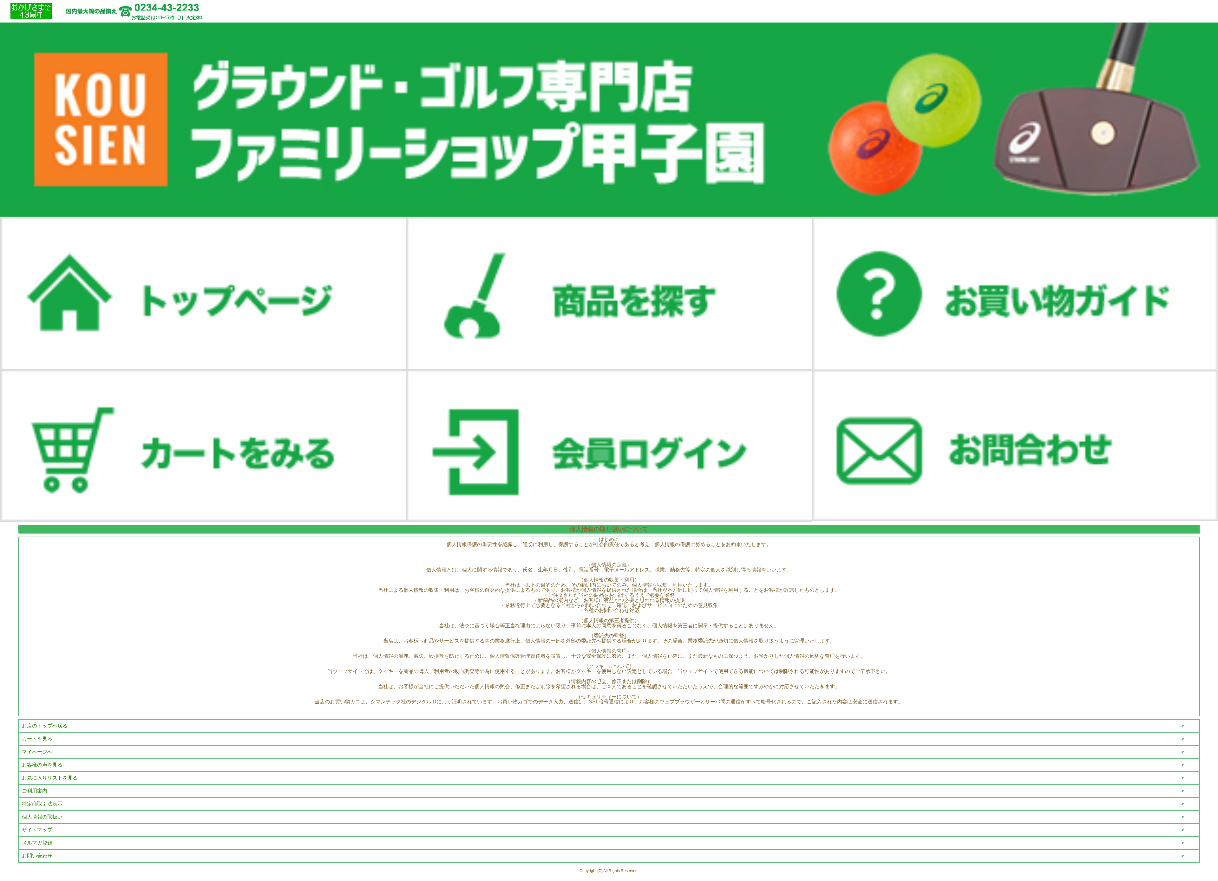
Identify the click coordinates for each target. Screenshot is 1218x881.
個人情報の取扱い (42, 816)
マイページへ (37, 751)
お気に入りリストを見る (50, 777)
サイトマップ (37, 829)
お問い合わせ (37, 855)
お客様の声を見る (42, 764)
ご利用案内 (34, 790)
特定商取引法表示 (42, 803)
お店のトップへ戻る (45, 725)
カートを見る (37, 738)
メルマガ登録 (37, 842)
